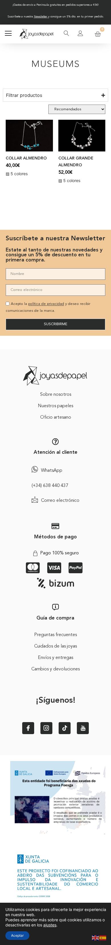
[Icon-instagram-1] (46, 728)
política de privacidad (46, 304)
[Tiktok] (65, 728)
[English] (95, 937)
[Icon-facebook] (28, 728)
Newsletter (40, 16)
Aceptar (17, 935)
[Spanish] (103, 937)
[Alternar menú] (8, 34)
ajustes (49, 924)
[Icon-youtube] (83, 728)
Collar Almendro (26, 158)
